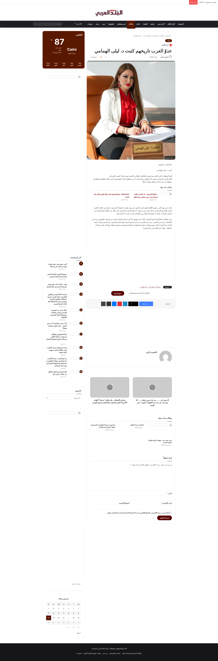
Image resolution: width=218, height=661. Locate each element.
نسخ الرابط (117, 293)
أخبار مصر (161, 24)
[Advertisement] (131, 257)
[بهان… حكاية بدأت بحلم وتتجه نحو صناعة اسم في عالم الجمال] (75, 287)
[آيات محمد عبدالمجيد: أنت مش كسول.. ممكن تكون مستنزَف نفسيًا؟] (75, 326)
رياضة (153, 24)
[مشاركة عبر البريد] (109, 304)
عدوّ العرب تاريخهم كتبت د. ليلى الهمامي (150, 287)
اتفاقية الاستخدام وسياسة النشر (132, 653)
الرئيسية (181, 24)
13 (53, 613)
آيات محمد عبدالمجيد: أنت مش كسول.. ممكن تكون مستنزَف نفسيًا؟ (57, 325)
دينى (103, 24)
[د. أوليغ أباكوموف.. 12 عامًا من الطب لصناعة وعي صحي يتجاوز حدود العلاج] (165, 197)
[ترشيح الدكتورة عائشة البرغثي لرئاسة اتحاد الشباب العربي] (75, 277)
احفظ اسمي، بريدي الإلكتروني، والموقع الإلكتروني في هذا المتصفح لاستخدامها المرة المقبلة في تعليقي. (138, 513)
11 (63, 613)
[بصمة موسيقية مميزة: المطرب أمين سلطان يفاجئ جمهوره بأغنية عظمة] (75, 350)
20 (53, 618)
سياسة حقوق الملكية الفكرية (92, 653)
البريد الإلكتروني (166, 503)
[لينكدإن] (125, 304)
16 (73, 618)
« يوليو (79, 633)
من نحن (105, 653)
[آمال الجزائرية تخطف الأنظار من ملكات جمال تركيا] (75, 375)
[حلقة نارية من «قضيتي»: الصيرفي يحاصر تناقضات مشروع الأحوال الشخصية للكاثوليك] (75, 313)
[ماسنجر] (114, 304)
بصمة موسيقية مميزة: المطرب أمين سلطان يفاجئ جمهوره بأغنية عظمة (57, 350)
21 (48, 618)
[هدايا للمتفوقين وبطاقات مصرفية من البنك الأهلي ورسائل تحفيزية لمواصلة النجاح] (75, 337)
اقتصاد (145, 24)
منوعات (90, 24)
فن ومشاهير (121, 24)
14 (48, 613)
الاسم (169, 493)
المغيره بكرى (164, 57)
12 (58, 613)
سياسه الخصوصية (114, 653)
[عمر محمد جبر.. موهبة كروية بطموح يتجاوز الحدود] (159, 431)
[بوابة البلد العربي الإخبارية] (109, 12)
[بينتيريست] (119, 304)
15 (78, 618)
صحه (97, 24)
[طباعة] (103, 304)
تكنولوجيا (111, 24)
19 (58, 618)
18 (63, 618)
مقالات (131, 24)
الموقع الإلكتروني (124, 503)
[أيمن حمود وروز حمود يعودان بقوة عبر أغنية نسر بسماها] (75, 267)
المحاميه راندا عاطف (137, 425)
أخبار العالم (171, 24)
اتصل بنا (79, 653)
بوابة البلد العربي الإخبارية (99, 648)
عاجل (138, 24)
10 (68, 613)
